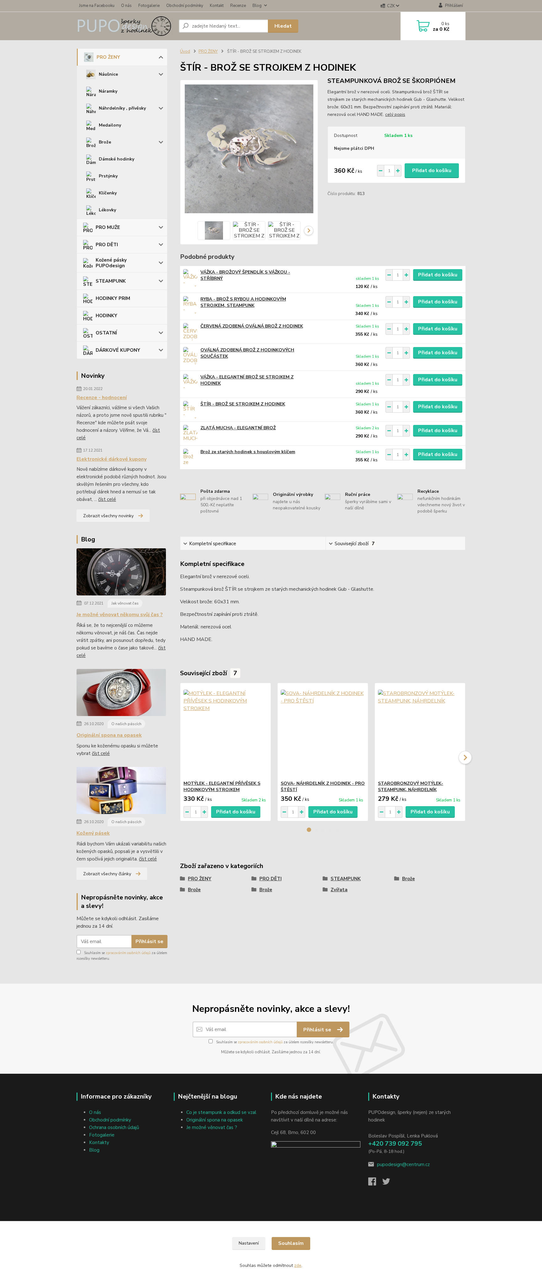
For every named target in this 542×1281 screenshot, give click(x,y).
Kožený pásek (93, 833)
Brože (105, 142)
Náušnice (108, 74)
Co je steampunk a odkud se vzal (221, 1112)
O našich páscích (126, 723)
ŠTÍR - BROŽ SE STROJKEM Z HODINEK (242, 404)
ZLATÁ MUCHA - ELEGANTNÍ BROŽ (238, 428)
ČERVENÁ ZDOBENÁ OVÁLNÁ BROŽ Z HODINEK (251, 326)
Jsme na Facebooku (96, 5)
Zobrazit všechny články (107, 874)
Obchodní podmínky (184, 5)
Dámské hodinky (116, 159)
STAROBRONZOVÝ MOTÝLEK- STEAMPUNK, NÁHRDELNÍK (410, 786)
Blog (257, 5)
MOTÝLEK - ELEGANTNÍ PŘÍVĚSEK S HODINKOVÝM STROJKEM (221, 786)
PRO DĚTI (107, 245)
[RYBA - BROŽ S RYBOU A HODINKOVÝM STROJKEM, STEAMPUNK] (190, 304)
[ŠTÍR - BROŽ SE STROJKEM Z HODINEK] (190, 409)
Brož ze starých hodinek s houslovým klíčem (247, 452)
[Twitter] (389, 1183)
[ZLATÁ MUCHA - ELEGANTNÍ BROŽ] (190, 433)
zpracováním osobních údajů (128, 953)
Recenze (238, 5)
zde (297, 1265)
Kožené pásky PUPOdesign (111, 263)
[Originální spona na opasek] (121, 693)
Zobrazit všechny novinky (108, 516)
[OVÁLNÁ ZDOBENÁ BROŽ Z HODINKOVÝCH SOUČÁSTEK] (190, 355)
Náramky (108, 91)
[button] (309, 830)
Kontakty (99, 1142)
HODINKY (106, 315)
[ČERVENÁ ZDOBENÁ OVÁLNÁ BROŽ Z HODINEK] (190, 331)
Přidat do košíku (431, 170)
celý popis (395, 114)
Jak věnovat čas (125, 603)
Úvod (185, 51)
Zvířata (339, 890)
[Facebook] (375, 1183)
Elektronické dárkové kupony (111, 459)
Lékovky (107, 210)
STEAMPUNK (111, 281)
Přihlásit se (149, 941)
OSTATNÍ (106, 333)
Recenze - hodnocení (102, 397)
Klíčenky (108, 193)
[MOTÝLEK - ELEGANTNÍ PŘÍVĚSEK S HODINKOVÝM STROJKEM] (225, 731)
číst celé (107, 499)
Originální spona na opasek (109, 735)
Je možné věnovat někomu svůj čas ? (120, 614)
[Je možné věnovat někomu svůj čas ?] (121, 573)
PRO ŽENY (108, 57)
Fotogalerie (149, 5)
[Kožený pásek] (121, 791)
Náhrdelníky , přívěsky (122, 108)
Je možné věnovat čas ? (211, 1127)
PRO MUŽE (108, 227)
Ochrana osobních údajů (114, 1127)
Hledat (283, 26)
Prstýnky (108, 176)
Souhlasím (291, 1243)
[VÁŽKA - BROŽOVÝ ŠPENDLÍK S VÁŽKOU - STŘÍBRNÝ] (190, 277)
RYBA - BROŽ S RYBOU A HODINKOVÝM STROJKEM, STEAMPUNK (243, 302)
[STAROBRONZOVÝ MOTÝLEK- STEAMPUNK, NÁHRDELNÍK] (420, 731)
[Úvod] (125, 26)
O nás (126, 5)
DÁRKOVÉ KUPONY (118, 350)
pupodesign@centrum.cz (403, 1164)
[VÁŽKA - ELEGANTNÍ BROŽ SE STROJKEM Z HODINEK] (190, 382)
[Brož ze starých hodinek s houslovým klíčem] (190, 457)
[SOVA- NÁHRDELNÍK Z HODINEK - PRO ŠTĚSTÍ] (323, 731)
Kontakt (217, 5)
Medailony (110, 125)
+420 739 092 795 (395, 1143)
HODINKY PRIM (113, 298)
